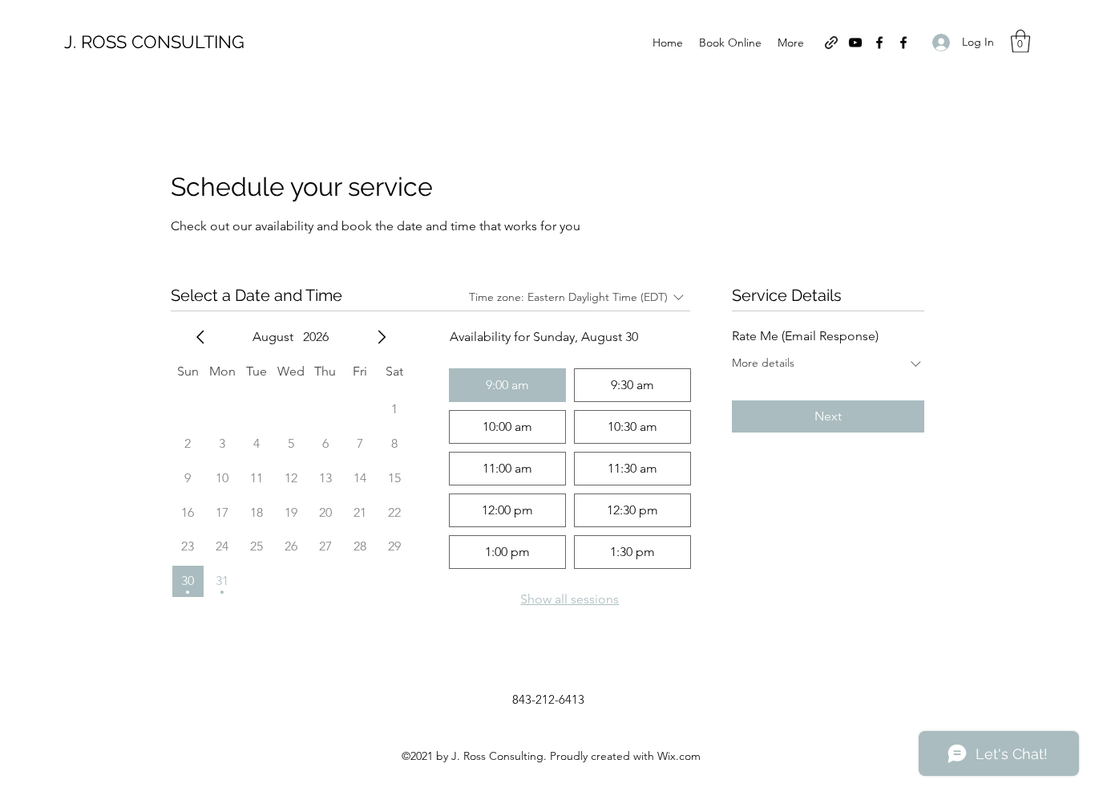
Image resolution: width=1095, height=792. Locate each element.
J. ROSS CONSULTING (154, 41)
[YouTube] (855, 43)
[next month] (381, 337)
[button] (1020, 41)
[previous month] (200, 337)
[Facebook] (879, 43)
